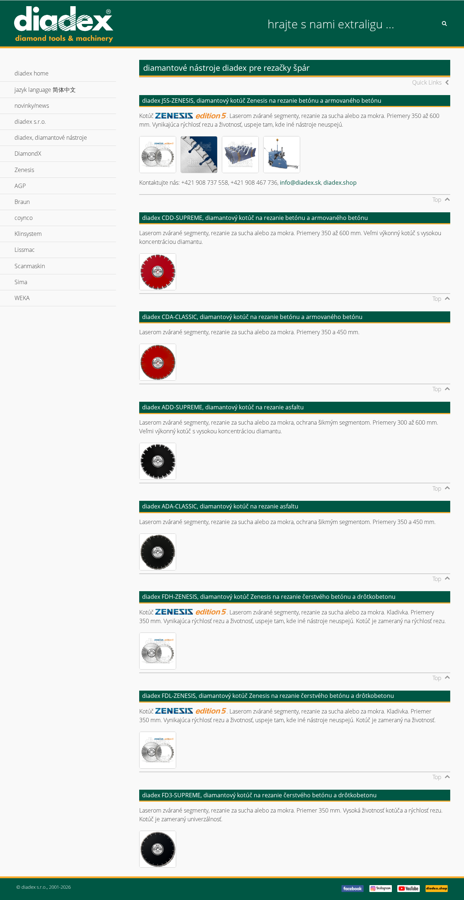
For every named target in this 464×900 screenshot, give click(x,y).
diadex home (31, 73)
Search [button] (444, 23)
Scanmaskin (39, 266)
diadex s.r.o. (40, 122)
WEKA (31, 298)
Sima (30, 282)
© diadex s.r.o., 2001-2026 (43, 887)
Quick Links (427, 82)
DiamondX (37, 154)
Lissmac (34, 250)
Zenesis (34, 170)
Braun (31, 202)
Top (437, 200)
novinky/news (31, 106)
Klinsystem (37, 234)
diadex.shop (340, 183)
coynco (33, 218)
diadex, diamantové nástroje (60, 138)
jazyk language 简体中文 (54, 90)
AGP (29, 186)
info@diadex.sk (300, 183)
